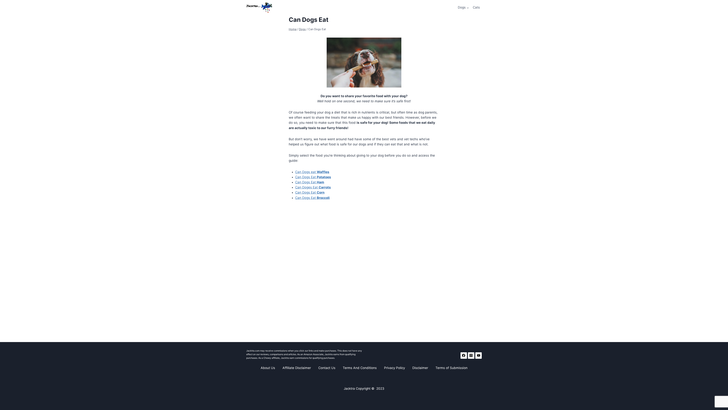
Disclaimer (420, 368)
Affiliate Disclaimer (296, 368)
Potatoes (324, 177)
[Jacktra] (259, 7)
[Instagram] (471, 355)
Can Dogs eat (312, 172)
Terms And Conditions (360, 368)
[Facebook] (463, 355)
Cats (476, 7)
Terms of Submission (451, 368)
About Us (268, 368)
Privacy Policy (394, 368)
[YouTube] (478, 355)
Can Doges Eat (313, 187)
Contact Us (326, 368)
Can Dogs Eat (306, 177)
